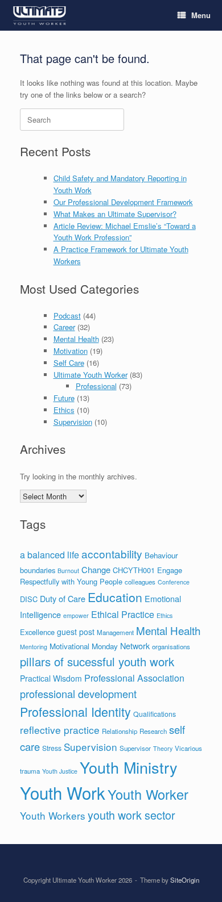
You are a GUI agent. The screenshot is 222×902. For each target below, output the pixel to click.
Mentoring (33, 646)
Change (95, 569)
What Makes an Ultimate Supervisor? (115, 213)
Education (115, 596)
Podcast (67, 315)
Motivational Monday (84, 646)
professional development (78, 693)
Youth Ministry (129, 767)
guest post (75, 631)
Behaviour (161, 555)
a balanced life (49, 554)
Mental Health (76, 338)
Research (153, 731)
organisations (171, 646)
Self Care (69, 362)
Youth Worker (148, 794)
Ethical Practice (122, 614)
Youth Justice (59, 771)
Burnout (68, 570)
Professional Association (134, 677)
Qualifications (154, 714)
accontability (111, 553)
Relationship (119, 731)
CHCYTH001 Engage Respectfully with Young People (101, 576)
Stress (51, 748)
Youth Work (62, 792)
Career (64, 326)
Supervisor (135, 748)
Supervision (73, 421)
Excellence (37, 632)
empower (76, 615)
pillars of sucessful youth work (97, 661)
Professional (96, 386)
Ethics (64, 409)
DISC (29, 599)
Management (115, 632)
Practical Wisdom (51, 678)
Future (64, 397)
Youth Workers (52, 815)
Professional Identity (75, 711)
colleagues (140, 581)
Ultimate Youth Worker (91, 374)
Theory (162, 748)
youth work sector (131, 815)
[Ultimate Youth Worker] (39, 15)
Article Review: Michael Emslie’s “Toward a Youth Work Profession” (125, 231)
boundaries (37, 570)
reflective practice (60, 730)
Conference (174, 582)
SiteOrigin (184, 879)
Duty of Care (62, 598)
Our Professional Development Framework (123, 202)
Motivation (71, 350)
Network (135, 646)
